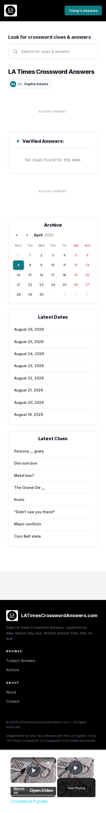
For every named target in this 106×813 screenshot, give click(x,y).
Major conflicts (27, 524)
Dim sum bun (25, 463)
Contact (12, 701)
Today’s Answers (83, 10)
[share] (48, 763)
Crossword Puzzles (33, 765)
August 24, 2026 (29, 354)
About (11, 692)
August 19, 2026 (28, 414)
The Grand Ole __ (29, 487)
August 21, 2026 (28, 390)
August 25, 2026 (28, 341)
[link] (17, 764)
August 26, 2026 (29, 329)
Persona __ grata (29, 451)
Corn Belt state (27, 536)
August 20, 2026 (29, 402)
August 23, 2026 (29, 366)
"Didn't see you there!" (34, 512)
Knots (19, 499)
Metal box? (24, 475)
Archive (12, 670)
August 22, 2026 (29, 378)
